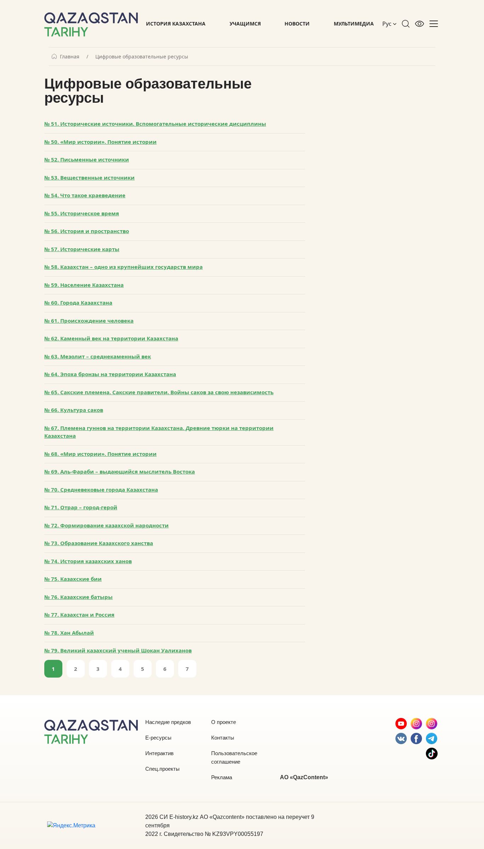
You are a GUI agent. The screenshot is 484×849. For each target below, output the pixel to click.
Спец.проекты (162, 769)
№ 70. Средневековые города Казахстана (101, 489)
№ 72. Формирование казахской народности (106, 525)
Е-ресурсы (158, 738)
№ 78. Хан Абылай (69, 632)
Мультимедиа (354, 23)
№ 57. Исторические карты (81, 249)
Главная (69, 56)
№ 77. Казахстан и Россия (79, 614)
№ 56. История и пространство (86, 230)
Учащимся (245, 23)
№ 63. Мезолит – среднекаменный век (97, 356)
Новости (297, 23)
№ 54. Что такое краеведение (84, 195)
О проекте (223, 722)
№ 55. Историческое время (81, 213)
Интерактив (159, 753)
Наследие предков (168, 722)
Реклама (221, 777)
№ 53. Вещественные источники (89, 177)
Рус (387, 24)
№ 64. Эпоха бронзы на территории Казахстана (110, 374)
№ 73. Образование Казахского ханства (98, 543)
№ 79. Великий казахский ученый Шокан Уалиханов (118, 650)
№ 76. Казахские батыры (78, 596)
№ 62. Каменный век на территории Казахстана (111, 338)
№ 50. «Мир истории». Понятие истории (100, 141)
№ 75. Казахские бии (73, 578)
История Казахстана (176, 23)
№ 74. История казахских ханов (88, 561)
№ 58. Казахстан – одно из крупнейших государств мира (123, 266)
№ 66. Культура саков (73, 409)
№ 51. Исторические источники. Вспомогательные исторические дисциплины (155, 123)
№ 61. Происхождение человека (89, 320)
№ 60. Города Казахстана (78, 302)
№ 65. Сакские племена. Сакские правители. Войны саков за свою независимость (159, 392)
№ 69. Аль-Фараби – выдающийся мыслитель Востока (119, 471)
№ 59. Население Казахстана (84, 284)
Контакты (222, 738)
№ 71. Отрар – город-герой (80, 507)
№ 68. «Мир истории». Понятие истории (100, 453)
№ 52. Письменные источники (86, 159)
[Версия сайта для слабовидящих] (419, 24)
